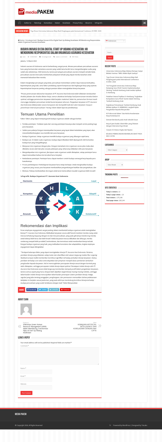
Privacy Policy (78, 23)
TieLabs (144, 425)
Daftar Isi (27, 23)
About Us (88, 23)
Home (21, 40)
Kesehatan (66, 23)
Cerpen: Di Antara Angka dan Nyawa (119, 130)
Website (23, 384)
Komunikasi (48, 23)
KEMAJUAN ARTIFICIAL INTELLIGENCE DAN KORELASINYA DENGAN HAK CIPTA (84, 327)
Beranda (19, 22)
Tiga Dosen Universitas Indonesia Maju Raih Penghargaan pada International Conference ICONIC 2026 (65, 31)
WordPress (126, 425)
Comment (25, 346)
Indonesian (112, 41)
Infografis (98, 23)
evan (24, 57)
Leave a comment (61, 57)
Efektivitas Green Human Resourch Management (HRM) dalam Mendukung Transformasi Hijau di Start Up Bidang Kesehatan (35, 328)
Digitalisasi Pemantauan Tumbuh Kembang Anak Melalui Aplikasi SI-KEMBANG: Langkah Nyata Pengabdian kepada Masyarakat (123, 107)
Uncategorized (31, 40)
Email (23, 376)
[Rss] (110, 425)
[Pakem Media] (36, 11)
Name (23, 368)
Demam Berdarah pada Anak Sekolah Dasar (122, 120)
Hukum (57, 23)
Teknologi (37, 23)
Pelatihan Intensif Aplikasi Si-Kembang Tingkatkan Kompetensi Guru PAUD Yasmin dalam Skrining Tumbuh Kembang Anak (124, 99)
